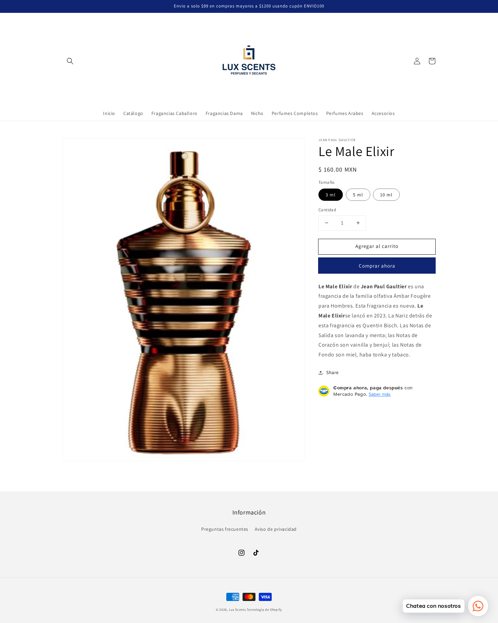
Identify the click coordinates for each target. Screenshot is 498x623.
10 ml (386, 195)
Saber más (380, 394)
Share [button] (332, 372)
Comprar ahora (377, 265)
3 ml (331, 195)
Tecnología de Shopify (264, 609)
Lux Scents (237, 609)
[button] (70, 61)
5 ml (358, 195)
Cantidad (327, 210)
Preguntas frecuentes (224, 529)
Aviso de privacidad (276, 529)
